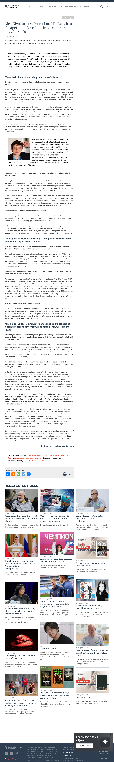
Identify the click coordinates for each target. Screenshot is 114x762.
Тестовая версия (69, 756)
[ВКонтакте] (65, 17)
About (101, 756)
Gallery (33, 7)
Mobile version (68, 752)
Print (70, 474)
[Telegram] (23, 474)
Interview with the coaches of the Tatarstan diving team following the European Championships (92, 657)
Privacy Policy (104, 758)
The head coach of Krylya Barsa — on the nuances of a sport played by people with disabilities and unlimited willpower (20, 707)
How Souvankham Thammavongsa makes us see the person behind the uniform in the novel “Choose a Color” (92, 610)
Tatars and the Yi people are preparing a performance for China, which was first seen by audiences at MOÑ (21, 661)
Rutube (32, 460)
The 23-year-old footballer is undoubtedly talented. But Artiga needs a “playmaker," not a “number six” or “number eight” (55, 608)
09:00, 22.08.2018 (11, 36)
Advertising (103, 751)
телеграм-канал (34, 455)
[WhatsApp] (18, 474)
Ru (106, 6)
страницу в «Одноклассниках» (28, 458)
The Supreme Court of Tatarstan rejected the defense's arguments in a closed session (21, 521)
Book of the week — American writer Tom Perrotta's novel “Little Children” (91, 700)
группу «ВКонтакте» (51, 455)
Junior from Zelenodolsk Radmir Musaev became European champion (20, 568)
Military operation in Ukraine (74, 7)
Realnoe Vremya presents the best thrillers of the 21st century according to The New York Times (56, 699)
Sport (43, 7)
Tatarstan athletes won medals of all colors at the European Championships (56, 563)
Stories (52, 7)
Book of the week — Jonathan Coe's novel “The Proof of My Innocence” (91, 567)
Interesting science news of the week (55, 520)
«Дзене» (40, 460)
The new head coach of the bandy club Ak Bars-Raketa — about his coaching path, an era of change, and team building (92, 522)
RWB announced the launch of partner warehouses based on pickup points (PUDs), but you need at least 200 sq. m (21, 615)
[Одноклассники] (71, 17)
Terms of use (103, 753)
